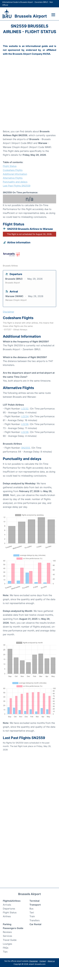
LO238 (24, 432)
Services (7, 935)
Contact (43, 961)
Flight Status (9, 166)
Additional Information (15, 174)
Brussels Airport (31, 16)
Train (32, 916)
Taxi (32, 912)
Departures (9, 908)
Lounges (7, 943)
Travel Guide (9, 940)
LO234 (24, 416)
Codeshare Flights (12, 170)
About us (51, 961)
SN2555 (25, 447)
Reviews (7, 932)
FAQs (5, 947)
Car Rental (35, 924)
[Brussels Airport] (6, 13)
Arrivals (7, 904)
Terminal (34, 900)
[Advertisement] (29, 97)
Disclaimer (33, 961)
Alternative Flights (12, 177)
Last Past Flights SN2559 (16, 185)
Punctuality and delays (15, 181)
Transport (35, 904)
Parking (7, 924)
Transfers (35, 920)
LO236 (24, 424)
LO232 (24, 408)
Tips (5, 951)
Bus (31, 908)
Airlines (7, 916)
